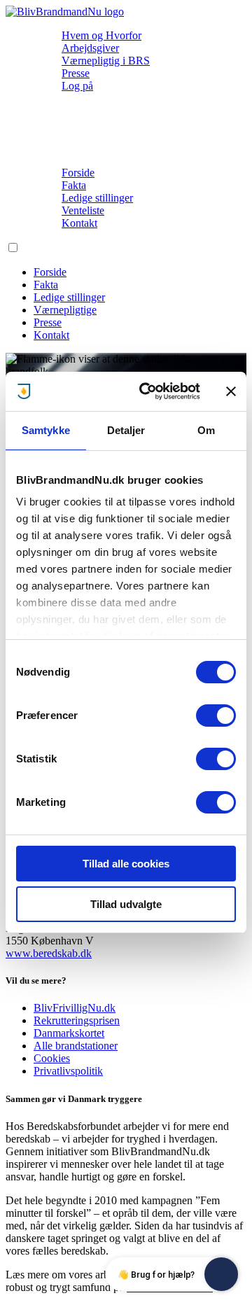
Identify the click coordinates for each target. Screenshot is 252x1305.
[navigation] (65, 12)
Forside (78, 173)
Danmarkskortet (69, 1033)
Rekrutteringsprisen (77, 1020)
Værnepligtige (65, 310)
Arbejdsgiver (90, 48)
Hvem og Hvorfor (101, 35)
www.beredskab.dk (49, 953)
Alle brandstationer (76, 1046)
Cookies (52, 1058)
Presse (76, 73)
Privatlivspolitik (68, 1071)
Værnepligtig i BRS (106, 61)
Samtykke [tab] (46, 430)
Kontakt (79, 223)
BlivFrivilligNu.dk (74, 1008)
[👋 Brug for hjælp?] (221, 1274)
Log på (77, 86)
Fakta (74, 185)
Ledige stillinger (97, 198)
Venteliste (83, 210)
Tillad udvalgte (126, 904)
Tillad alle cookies (126, 864)
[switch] (216, 715)
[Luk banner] (231, 391)
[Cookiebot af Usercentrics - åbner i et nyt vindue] (147, 391)
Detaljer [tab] (126, 430)
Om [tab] (206, 430)
